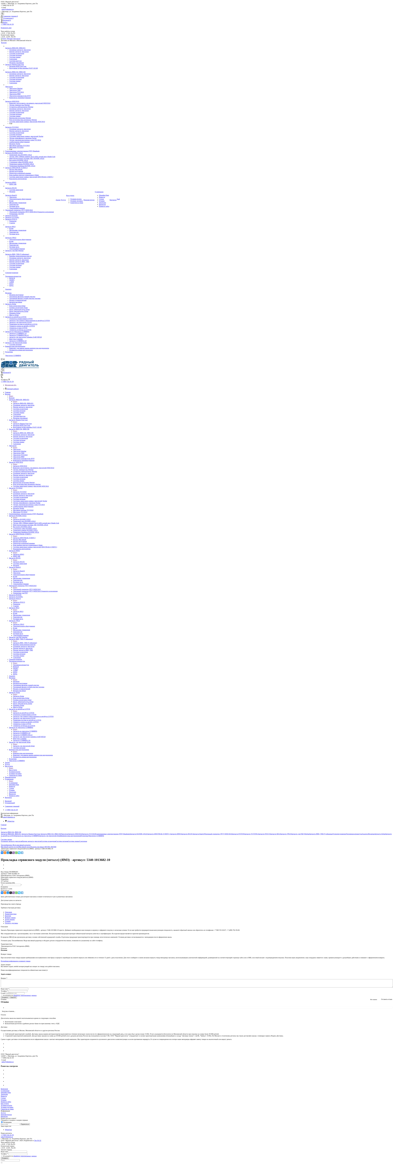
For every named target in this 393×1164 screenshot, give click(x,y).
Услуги (3, 1113)
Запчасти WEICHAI (20, 466)
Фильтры (16, 681)
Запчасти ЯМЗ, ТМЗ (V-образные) (25, 643)
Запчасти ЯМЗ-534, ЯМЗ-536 (23, 433)
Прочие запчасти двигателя (31, 841)
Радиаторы (84, 836)
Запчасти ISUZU (19, 562)
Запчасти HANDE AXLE (22, 519)
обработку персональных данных (25, 995)
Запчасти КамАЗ (19, 571)
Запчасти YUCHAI (19, 492)
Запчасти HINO (18, 554)
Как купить (13, 770)
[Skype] (19, 852)
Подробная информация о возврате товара (15, 961)
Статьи (3, 1098)
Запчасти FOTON (238, 834)
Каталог (12, 398)
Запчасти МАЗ (18, 611)
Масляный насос (24, 847)
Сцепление (83, 841)
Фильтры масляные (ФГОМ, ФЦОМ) (43, 847)
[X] (10, 852)
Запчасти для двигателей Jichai (24, 746)
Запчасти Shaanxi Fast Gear (22, 423)
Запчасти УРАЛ (18, 624)
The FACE (37, 1140)
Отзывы (3, 1100)
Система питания (62, 841)
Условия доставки (7, 1107)
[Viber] (13, 852)
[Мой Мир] (8, 852)
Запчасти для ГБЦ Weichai (300, 834)
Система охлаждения (48, 841)
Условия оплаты (6, 1105)
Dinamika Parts (6, 1092)
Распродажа (7, 1122)
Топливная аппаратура (21, 665)
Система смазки (73, 841)
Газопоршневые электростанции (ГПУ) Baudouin (112, 834)
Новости (4, 1096)
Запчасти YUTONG (251, 834)
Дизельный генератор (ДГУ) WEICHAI (27, 589)
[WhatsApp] (16, 852)
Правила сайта (6, 1102)
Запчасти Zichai (18, 696)
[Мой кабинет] (2, 375)
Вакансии (4, 1116)
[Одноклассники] (5, 852)
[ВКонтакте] (2, 852)
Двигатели (17, 449)
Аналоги (365, 834)
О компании (13, 783)
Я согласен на (20, 995)
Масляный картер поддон (10, 847)
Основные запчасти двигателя (11, 841)
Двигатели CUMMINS (96, 836)
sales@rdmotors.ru (8, 9)
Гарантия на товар (7, 1109)
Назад (11, 396)
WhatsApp (10, 821)
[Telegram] (22, 852)
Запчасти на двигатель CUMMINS (25, 731)
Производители (6, 1114)
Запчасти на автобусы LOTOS (23, 713)
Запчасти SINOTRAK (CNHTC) (24, 538)
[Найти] (1, 1162)
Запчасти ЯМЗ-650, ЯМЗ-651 (23, 403)
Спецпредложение (339, 834)
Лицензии (4, 1094)
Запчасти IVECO (19, 602)
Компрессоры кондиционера (23, 753)
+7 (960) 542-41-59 (7, 24)
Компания (4, 1089)
